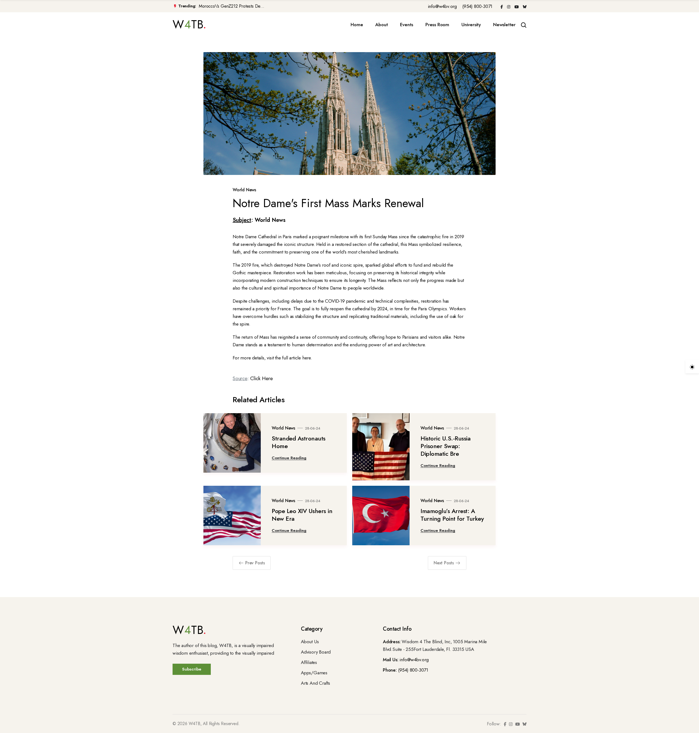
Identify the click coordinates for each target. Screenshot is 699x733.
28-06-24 (312, 428)
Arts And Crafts (315, 683)
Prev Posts (255, 563)
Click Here (261, 378)
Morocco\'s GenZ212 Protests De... (231, 6)
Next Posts (444, 563)
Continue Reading (289, 458)
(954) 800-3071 (477, 6)
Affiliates (309, 662)
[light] (692, 366)
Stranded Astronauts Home (298, 442)
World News (244, 190)
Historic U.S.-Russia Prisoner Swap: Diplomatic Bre (445, 446)
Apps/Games (314, 672)
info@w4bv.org (442, 6)
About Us (310, 641)
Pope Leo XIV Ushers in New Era (302, 514)
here (306, 357)
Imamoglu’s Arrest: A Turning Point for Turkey (452, 514)
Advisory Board (316, 652)
